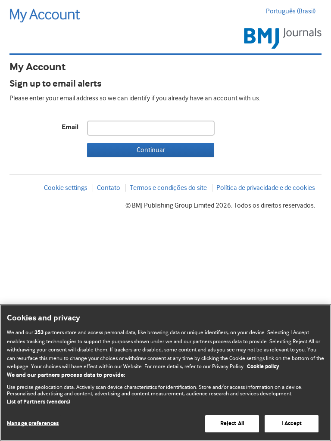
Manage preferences (33, 423)
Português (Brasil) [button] (290, 11)
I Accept (291, 423)
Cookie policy (263, 366)
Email (70, 127)
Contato (108, 188)
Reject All (232, 423)
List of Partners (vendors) (38, 402)
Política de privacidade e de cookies (265, 188)
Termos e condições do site (168, 188)
